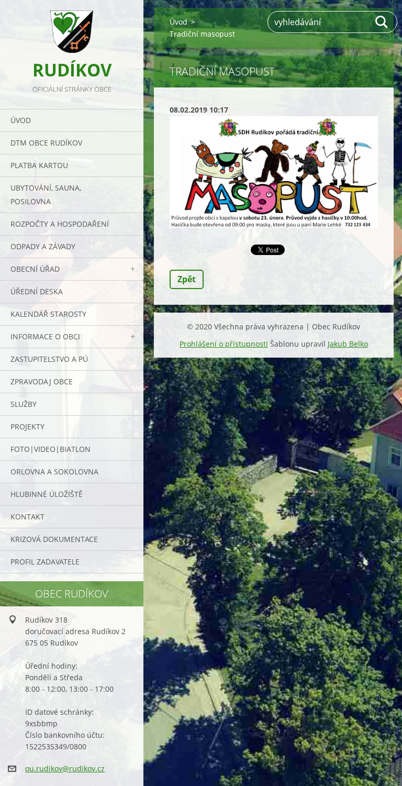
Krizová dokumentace (54, 539)
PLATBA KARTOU (39, 165)
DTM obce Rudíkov (46, 143)
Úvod (20, 120)
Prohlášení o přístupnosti (224, 344)
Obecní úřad (35, 269)
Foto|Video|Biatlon (50, 449)
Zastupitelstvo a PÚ (49, 359)
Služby (23, 404)
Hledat (382, 22)
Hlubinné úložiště (46, 494)
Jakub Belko (348, 344)
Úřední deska (36, 291)
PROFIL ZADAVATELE (45, 562)
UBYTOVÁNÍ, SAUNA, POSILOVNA (45, 194)
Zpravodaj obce (41, 381)
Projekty (27, 426)
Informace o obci (45, 336)
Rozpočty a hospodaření (59, 224)
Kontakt (27, 517)
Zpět (186, 279)
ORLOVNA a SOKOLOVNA (54, 472)
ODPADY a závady (42, 246)
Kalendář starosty (48, 314)
